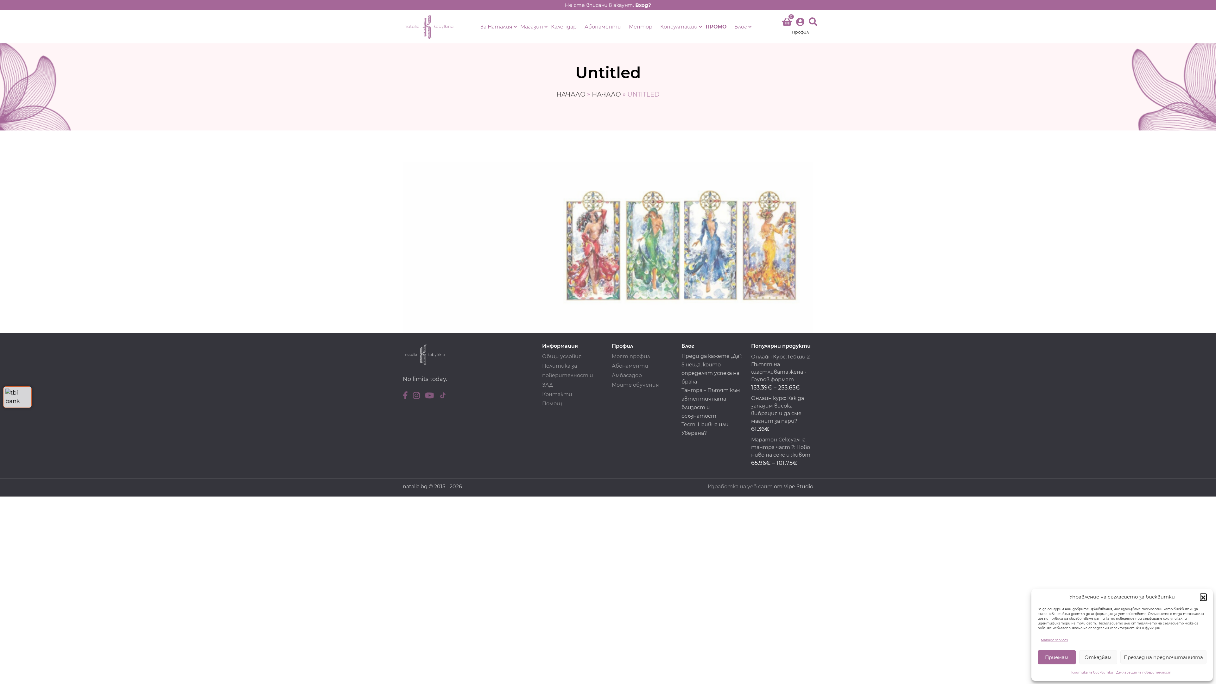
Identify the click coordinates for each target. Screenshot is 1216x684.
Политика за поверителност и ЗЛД (567, 375)
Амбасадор (627, 375)
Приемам (1056, 657)
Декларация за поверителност (1143, 672)
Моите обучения (635, 385)
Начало (571, 94)
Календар (564, 27)
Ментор (640, 27)
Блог (740, 27)
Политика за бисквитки (1091, 672)
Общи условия (562, 356)
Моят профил (631, 356)
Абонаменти (603, 27)
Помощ (552, 404)
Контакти (557, 394)
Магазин (531, 27)
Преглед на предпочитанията (1163, 657)
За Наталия (496, 27)
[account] (800, 26)
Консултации (679, 27)
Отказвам (1098, 657)
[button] (1203, 597)
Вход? (643, 5)
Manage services (1054, 640)
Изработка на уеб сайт (740, 487)
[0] (787, 23)
